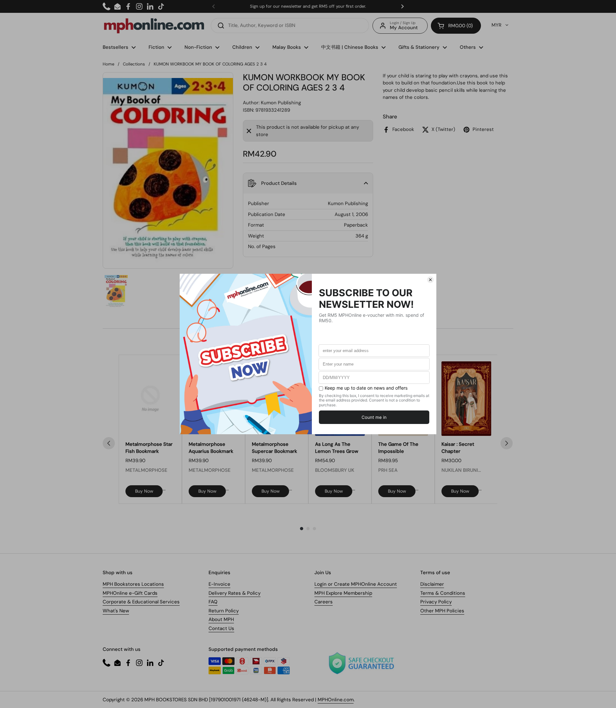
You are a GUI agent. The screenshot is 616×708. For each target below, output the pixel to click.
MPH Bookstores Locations (133, 584)
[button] (456, 26)
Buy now (144, 491)
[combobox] (290, 25)
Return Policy (224, 611)
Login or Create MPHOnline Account (355, 584)
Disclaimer (432, 584)
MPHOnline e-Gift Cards (130, 593)
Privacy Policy (436, 602)
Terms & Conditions (442, 593)
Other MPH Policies (442, 611)
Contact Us (221, 628)
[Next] (507, 443)
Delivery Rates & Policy (235, 593)
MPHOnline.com (336, 699)
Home (108, 64)
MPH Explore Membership (343, 593)
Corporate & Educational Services (141, 602)
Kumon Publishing (281, 102)
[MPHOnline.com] (154, 25)
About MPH (221, 619)
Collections (134, 64)
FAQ (213, 602)
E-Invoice (219, 584)
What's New (116, 611)
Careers (323, 602)
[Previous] (109, 443)
